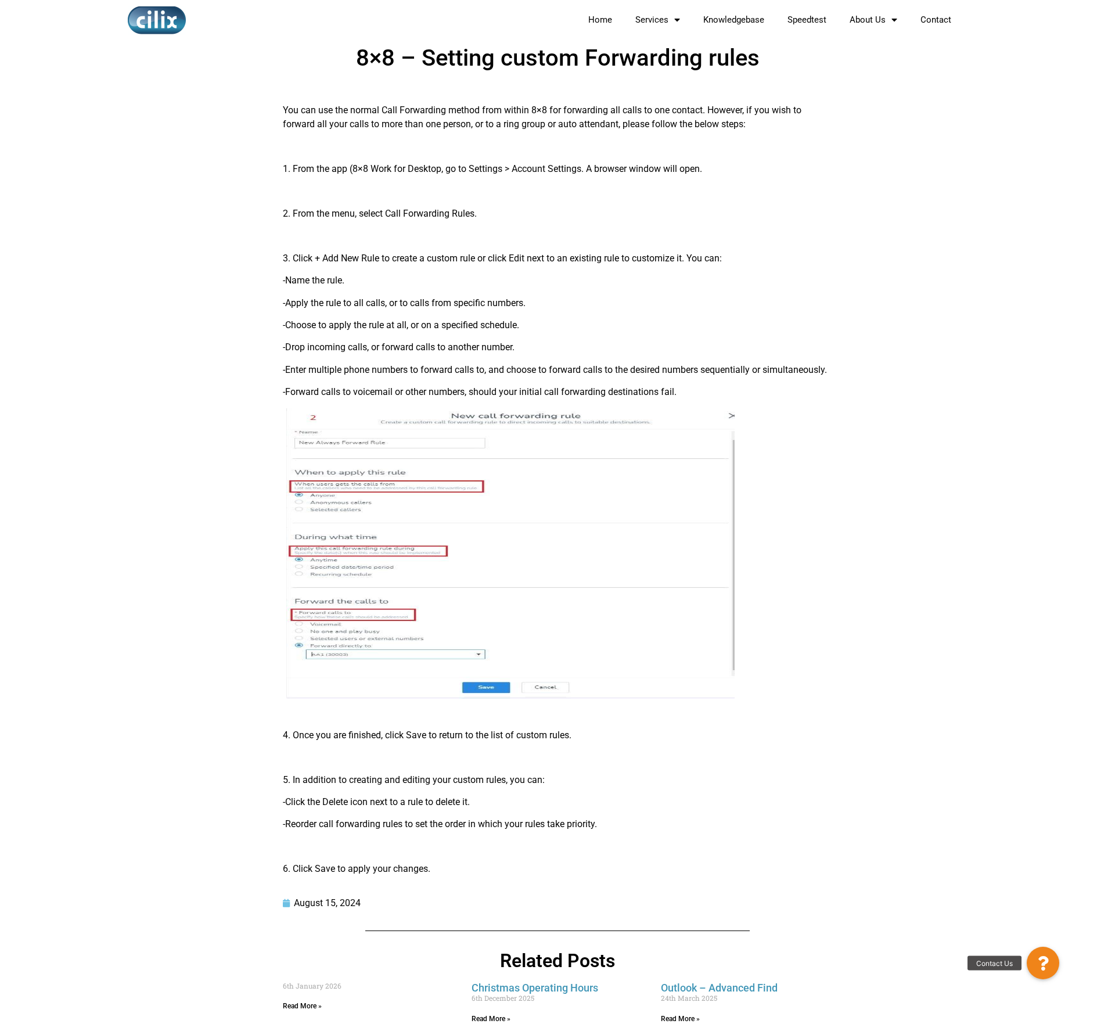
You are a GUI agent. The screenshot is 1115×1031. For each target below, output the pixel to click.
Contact (935, 20)
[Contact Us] (1043, 963)
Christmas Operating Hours (535, 988)
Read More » (302, 1006)
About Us (868, 20)
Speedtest (806, 20)
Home (600, 20)
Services (651, 20)
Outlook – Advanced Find (719, 988)
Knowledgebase (733, 20)
